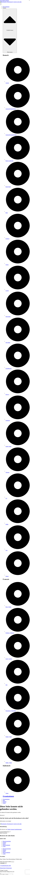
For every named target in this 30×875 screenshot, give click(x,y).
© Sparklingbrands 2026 (5, 865)
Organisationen (8, 796)
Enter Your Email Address (6, 861)
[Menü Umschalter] (0, 4)
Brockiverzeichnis (7, 841)
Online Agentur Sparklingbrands (14, 829)
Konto (4, 843)
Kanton (4, 842)
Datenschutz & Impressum (6, 868)
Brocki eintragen (6, 845)
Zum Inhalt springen (4, 0)
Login (4, 846)
